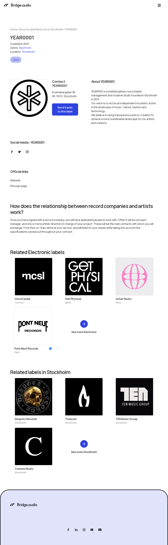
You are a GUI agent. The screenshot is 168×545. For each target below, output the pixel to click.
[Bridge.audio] (17, 6)
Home (13, 29)
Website (15, 180)
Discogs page (18, 186)
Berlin (68, 302)
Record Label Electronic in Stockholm (41, 29)
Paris (118, 302)
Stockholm (28, 51)
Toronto (19, 302)
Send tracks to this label (65, 109)
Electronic (25, 48)
